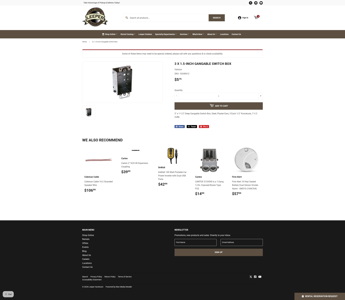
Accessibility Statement (92, 280)
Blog (84, 251)
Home (84, 42)
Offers (85, 243)
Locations (224, 34)
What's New (197, 34)
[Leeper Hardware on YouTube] (259, 277)
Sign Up (218, 252)
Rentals (85, 239)
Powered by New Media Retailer (119, 287)
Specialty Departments (165, 34)
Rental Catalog (127, 34)
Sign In (245, 18)
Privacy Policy (96, 277)
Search (219, 18)
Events (85, 247)
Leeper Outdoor (145, 34)
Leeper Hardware (96, 287)
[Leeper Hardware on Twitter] (250, 277)
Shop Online (110, 34)
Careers (85, 259)
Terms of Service (125, 277)
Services (184, 34)
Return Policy (109, 277)
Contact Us (236, 34)
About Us (211, 34)
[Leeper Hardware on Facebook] (255, 277)
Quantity (179, 90)
